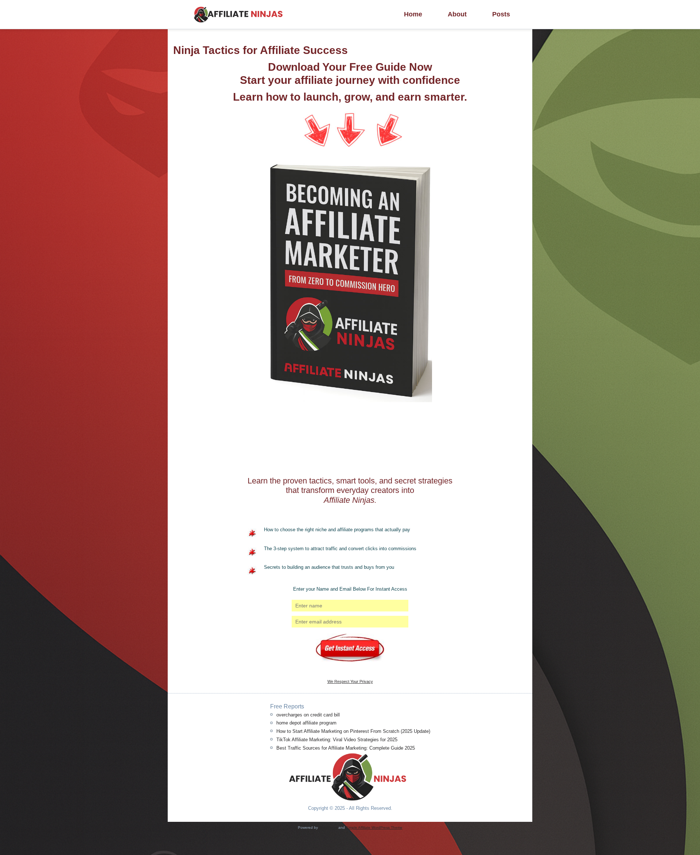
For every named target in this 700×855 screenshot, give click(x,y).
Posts (501, 14)
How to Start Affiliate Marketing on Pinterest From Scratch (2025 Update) (353, 731)
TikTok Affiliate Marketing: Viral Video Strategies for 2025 (336, 739)
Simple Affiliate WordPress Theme (374, 827)
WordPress (328, 827)
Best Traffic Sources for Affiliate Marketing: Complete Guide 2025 (345, 748)
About (457, 14)
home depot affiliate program (306, 723)
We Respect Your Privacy (350, 681)
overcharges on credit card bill (308, 715)
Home (413, 14)
